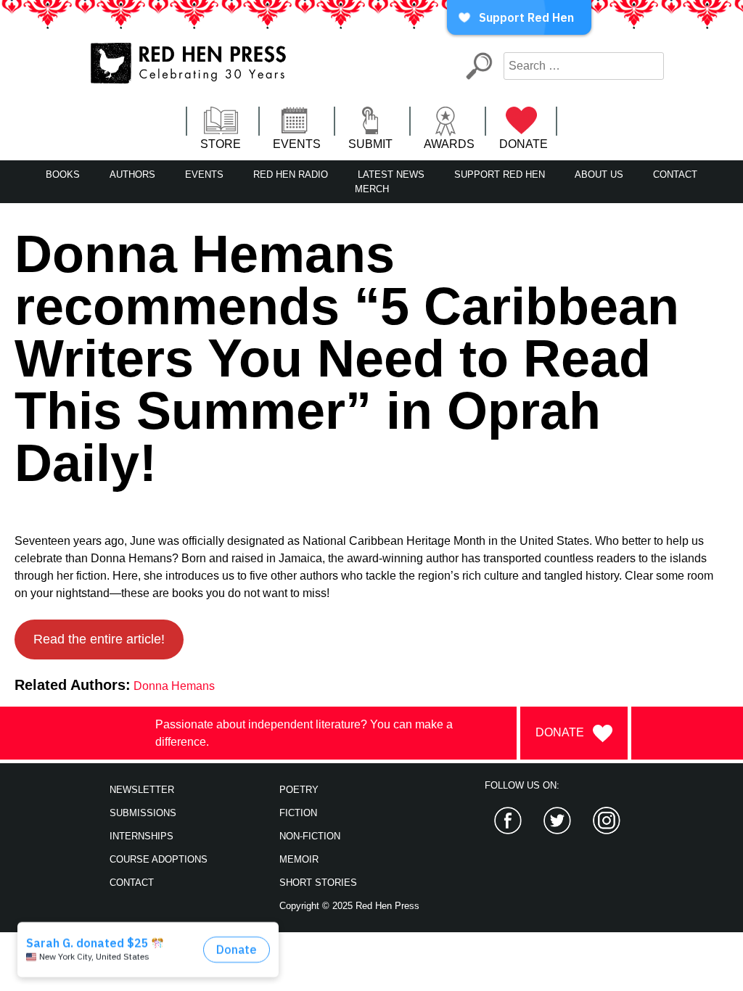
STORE (220, 144)
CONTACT (675, 174)
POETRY (299, 789)
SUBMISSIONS (143, 812)
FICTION (298, 812)
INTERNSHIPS (141, 836)
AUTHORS (132, 174)
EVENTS (297, 144)
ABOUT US (599, 174)
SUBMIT (370, 144)
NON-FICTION (309, 836)
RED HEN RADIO (290, 174)
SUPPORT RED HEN (499, 174)
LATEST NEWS (391, 174)
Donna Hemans (174, 686)
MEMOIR (299, 859)
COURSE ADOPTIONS (159, 859)
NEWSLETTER (142, 789)
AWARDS (449, 144)
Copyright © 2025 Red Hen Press (349, 905)
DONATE (523, 144)
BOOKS (63, 174)
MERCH (372, 189)
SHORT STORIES (318, 882)
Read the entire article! (99, 639)
